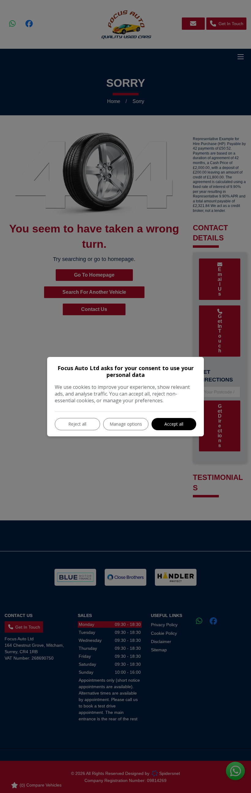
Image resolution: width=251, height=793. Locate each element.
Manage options (126, 424)
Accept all (173, 424)
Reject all (77, 424)
